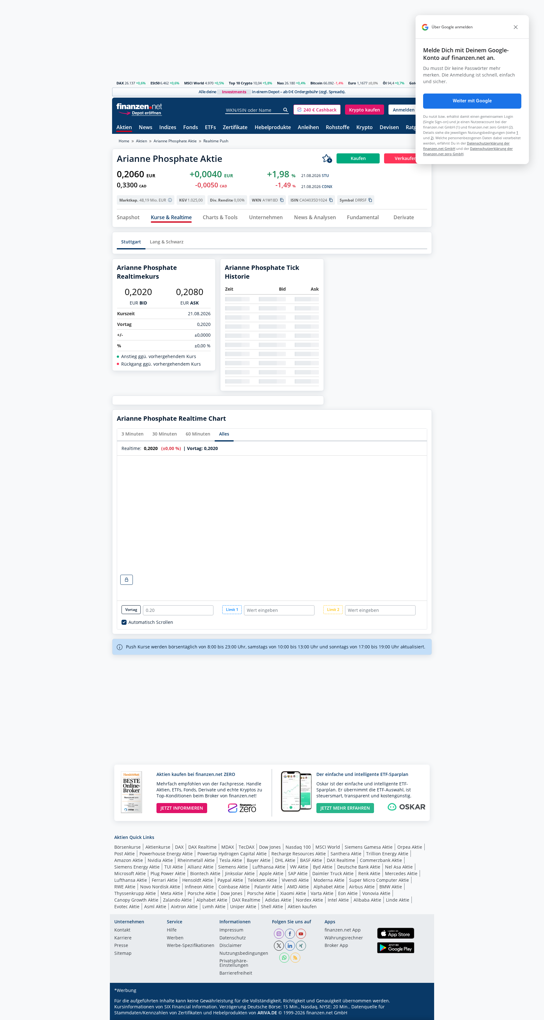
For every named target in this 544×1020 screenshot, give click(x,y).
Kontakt (122, 930)
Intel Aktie (338, 900)
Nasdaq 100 (298, 847)
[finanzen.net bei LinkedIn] (290, 946)
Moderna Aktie (329, 880)
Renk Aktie (369, 873)
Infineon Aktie (199, 887)
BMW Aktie (390, 887)
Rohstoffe (337, 128)
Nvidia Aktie (160, 860)
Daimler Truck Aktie (333, 873)
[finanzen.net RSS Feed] (295, 958)
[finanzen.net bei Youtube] (301, 934)
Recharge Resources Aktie (298, 854)
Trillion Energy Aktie (387, 854)
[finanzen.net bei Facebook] (290, 934)
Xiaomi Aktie (293, 893)
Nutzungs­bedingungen (243, 953)
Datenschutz (232, 938)
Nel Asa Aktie (399, 867)
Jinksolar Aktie (240, 873)
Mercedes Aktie (401, 873)
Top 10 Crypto (240, 83)
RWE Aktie (124, 887)
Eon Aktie (348, 893)
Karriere (123, 938)
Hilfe (172, 930)
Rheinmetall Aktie (196, 860)
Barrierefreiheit (235, 973)
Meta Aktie (172, 893)
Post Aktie (124, 854)
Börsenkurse (127, 847)
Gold (413, 83)
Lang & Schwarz (167, 242)
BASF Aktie (311, 860)
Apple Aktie (271, 873)
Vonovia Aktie (376, 893)
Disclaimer (230, 945)
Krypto (364, 128)
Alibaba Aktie (367, 900)
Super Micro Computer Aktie (379, 880)
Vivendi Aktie (295, 880)
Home (124, 141)
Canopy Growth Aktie (136, 900)
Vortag (131, 609)
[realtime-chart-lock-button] (126, 580)
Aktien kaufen (302, 906)
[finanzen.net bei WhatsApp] (284, 958)
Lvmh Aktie (213, 906)
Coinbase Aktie (234, 887)
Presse (121, 945)
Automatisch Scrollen (150, 622)
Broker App (336, 945)
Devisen (389, 128)
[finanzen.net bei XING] (301, 946)
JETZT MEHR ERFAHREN (345, 808)
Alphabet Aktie (329, 887)
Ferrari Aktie (165, 880)
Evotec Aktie (126, 906)
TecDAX (246, 847)
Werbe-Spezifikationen (190, 945)
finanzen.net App (343, 930)
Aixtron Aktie (184, 906)
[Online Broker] (140, 112)
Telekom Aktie (262, 880)
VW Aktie (299, 867)
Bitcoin (316, 83)
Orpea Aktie (409, 847)
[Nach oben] (419, 1013)
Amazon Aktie (128, 860)
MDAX (227, 847)
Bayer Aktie (258, 860)
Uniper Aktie (243, 906)
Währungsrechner (344, 938)
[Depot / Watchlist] (327, 158)
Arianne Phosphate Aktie (175, 141)
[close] (516, 27)
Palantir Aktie (268, 887)
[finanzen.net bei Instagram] (279, 934)
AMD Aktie (298, 887)
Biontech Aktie (205, 873)
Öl (385, 83)
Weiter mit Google (472, 101)
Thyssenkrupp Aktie (135, 893)
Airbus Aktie (362, 887)
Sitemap (123, 953)
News (145, 128)
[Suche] (285, 110)
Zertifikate (235, 128)
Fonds (190, 128)
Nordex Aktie (309, 900)
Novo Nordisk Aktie (160, 887)
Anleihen (308, 128)
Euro (352, 83)
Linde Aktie (397, 900)
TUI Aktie (173, 867)
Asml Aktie (155, 906)
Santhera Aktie (346, 854)
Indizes (167, 128)
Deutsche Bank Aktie (358, 867)
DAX (120, 83)
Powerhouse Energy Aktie (166, 854)
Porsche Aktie (202, 893)
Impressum (231, 930)
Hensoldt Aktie (197, 880)
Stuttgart (131, 242)
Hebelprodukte (273, 128)
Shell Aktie (272, 906)
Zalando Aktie (177, 900)
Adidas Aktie (278, 900)
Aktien (124, 128)
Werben (175, 938)
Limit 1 (232, 609)
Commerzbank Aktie (381, 860)
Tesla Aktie (230, 860)
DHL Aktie (285, 860)
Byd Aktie (322, 867)
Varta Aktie (322, 893)
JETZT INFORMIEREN (182, 808)
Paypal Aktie (230, 880)
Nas (280, 83)
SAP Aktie (298, 873)
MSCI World (194, 83)
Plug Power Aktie (167, 873)
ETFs (210, 128)
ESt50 (155, 83)
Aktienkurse (157, 847)
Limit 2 (333, 609)
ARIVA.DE (267, 1013)
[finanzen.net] (139, 106)
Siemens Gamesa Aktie (369, 847)
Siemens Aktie (233, 867)
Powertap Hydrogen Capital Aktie (232, 854)
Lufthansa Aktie (268, 867)
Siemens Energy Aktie (137, 867)
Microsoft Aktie (130, 873)
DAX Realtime (202, 847)
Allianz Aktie (200, 867)
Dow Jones (270, 847)
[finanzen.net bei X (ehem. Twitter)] (279, 946)
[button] (317, 110)
